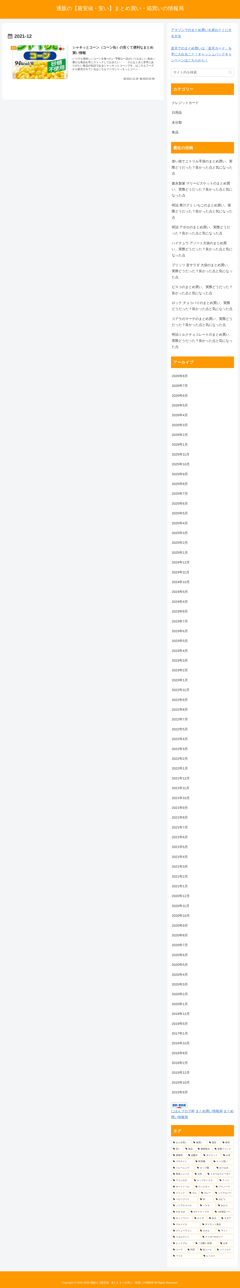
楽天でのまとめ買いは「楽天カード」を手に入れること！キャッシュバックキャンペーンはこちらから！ (201, 54)
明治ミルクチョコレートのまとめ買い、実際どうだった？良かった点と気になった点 (202, 341)
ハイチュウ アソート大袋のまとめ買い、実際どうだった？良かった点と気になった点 (202, 249)
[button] (230, 72)
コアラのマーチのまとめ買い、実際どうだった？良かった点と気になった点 (202, 322)
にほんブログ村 (183, 1111)
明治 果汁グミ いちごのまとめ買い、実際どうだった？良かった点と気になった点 (202, 211)
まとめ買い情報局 (209, 1111)
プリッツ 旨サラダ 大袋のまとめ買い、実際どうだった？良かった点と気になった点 (202, 271)
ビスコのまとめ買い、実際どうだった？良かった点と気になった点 (202, 290)
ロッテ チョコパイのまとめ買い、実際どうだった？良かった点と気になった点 (202, 306)
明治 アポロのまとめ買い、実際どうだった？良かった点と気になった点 (201, 230)
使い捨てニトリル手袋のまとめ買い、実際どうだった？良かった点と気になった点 (202, 167)
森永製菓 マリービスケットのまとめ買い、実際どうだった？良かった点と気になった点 (202, 189)
